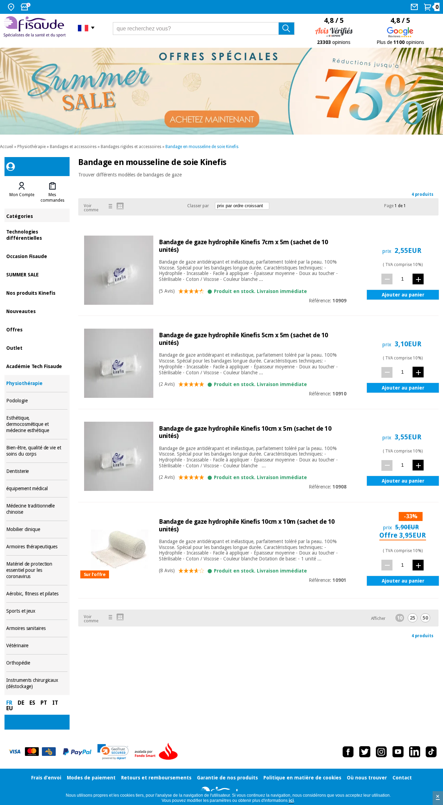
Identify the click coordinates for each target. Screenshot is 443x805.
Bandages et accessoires (73, 146)
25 (412, 618)
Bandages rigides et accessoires (131, 146)
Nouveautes (36, 311)
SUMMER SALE (36, 274)
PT (43, 702)
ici (291, 800)
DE (21, 702)
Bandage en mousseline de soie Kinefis (201, 146)
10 (400, 618)
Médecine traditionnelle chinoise (36, 509)
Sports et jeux (36, 611)
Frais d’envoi (46, 777)
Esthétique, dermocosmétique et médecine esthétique (36, 424)
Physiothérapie (31, 146)
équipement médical (36, 488)
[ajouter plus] (418, 279)
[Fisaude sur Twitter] (364, 751)
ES (32, 702)
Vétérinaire (36, 645)
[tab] (21, 192)
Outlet (36, 347)
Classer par (198, 205)
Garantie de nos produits (227, 777)
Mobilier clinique (36, 529)
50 (425, 618)
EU (9, 708)
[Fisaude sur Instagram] (381, 751)
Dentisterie (36, 471)
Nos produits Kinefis (36, 292)
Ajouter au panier (403, 295)
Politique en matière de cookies (302, 777)
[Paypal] (77, 751)
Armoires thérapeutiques (36, 546)
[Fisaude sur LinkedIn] (414, 751)
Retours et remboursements (156, 777)
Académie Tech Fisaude (36, 366)
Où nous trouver (367, 777)
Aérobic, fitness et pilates (36, 593)
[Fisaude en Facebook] (348, 751)
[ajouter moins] (386, 279)
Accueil (6, 146)
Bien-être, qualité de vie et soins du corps (36, 451)
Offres (36, 329)
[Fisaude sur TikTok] (431, 751)
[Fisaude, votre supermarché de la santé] (35, 28)
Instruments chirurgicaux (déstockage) (36, 683)
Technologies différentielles (36, 234)
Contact (402, 777)
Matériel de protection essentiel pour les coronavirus (36, 570)
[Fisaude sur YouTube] (398, 751)
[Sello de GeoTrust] (113, 752)
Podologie (36, 400)
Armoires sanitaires (36, 628)
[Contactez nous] (415, 7)
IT (55, 702)
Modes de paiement (91, 777)
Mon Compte (21, 194)
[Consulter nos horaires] (26, 7)
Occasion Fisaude (36, 256)
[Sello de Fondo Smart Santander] (158, 751)
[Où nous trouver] (12, 7)
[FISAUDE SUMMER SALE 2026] (221, 91)
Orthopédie (36, 663)
